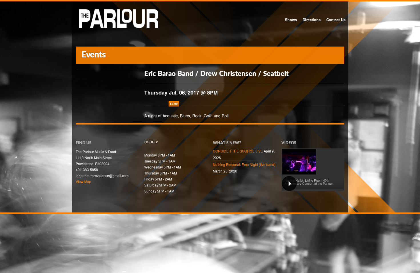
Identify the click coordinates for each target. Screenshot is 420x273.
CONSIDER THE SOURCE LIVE (238, 150)
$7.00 (174, 104)
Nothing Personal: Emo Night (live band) (244, 164)
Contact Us (335, 19)
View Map (83, 181)
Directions (312, 19)
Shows (291, 19)
